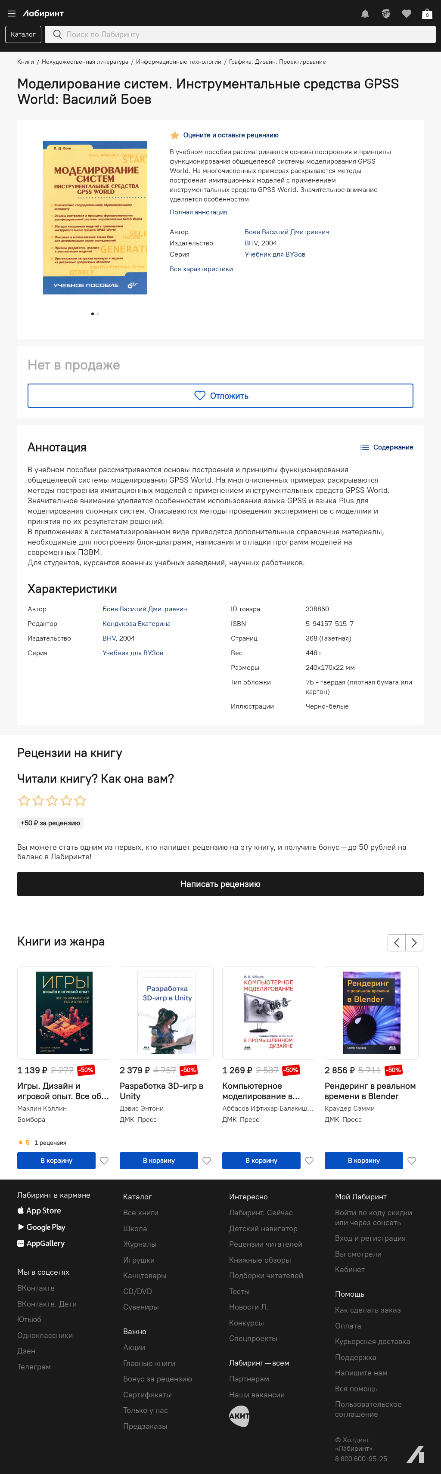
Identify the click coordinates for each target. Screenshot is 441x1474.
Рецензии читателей (265, 1244)
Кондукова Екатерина (136, 623)
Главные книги (149, 1363)
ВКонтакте (36, 1288)
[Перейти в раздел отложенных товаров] (406, 14)
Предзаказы (145, 1426)
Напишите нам (361, 1373)
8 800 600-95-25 (361, 1459)
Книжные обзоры (260, 1260)
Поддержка (355, 1357)
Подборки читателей (266, 1275)
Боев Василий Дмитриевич (287, 232)
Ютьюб (29, 1319)
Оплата (348, 1326)
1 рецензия (50, 1143)
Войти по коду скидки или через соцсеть (373, 1217)
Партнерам (249, 1379)
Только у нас (145, 1410)
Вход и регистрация (370, 1238)
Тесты (239, 1291)
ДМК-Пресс (138, 1119)
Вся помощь (356, 1388)
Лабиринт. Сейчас (261, 1212)
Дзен (26, 1351)
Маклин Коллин (42, 1108)
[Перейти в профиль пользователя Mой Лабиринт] (385, 14)
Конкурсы (246, 1323)
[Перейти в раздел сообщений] (365, 14)
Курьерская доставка (372, 1341)
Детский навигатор (263, 1228)
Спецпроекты (253, 1338)
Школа (135, 1228)
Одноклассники (45, 1335)
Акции (134, 1347)
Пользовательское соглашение (368, 1409)
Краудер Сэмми (350, 1108)
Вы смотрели (358, 1254)
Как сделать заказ (368, 1310)
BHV (251, 243)
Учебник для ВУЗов (275, 254)
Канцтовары (145, 1275)
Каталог (23, 34)
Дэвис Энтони (142, 1108)
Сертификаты (147, 1395)
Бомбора (31, 1119)
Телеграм (34, 1367)
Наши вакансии (257, 1395)
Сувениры (141, 1307)
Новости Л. (248, 1307)
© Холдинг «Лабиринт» (354, 1444)
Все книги (140, 1212)
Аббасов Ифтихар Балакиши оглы (268, 1108)
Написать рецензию (220, 884)
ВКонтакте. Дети (47, 1304)
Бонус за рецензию (157, 1379)
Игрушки (139, 1260)
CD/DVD (137, 1291)
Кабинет (350, 1269)
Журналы (140, 1244)
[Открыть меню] (11, 13)
